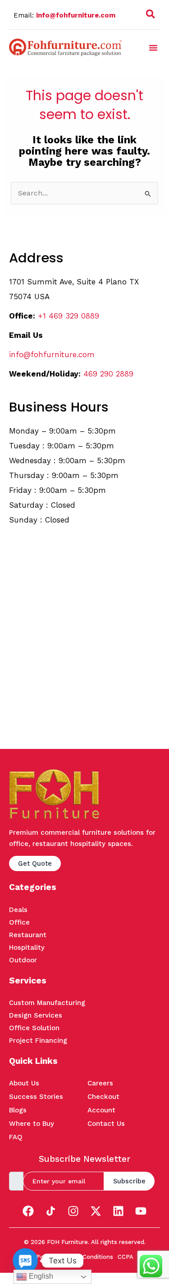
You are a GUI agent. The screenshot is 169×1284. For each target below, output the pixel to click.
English (40, 1276)
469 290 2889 (108, 373)
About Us (24, 1083)
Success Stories (36, 1097)
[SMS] (25, 1261)
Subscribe (129, 1181)
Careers (100, 1083)
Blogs (18, 1110)
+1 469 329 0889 (68, 315)
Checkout (103, 1097)
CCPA (125, 1256)
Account (101, 1110)
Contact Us (106, 1124)
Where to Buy (31, 1124)
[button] (150, 15)
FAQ (16, 1137)
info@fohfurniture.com (75, 15)
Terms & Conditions (85, 1256)
